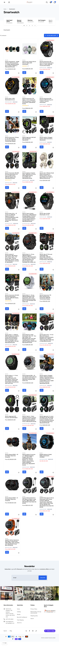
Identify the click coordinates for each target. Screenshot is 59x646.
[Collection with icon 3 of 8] (29, 25)
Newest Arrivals (19, 21)
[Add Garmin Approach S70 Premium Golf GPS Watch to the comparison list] (18, 429)
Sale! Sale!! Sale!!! (9, 21)
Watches (30, 20)
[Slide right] (51, 22)
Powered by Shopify (51, 637)
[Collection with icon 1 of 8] (24, 25)
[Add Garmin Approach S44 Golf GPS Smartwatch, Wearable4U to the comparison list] (36, 147)
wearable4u (46, 637)
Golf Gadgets (41, 20)
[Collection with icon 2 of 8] (27, 25)
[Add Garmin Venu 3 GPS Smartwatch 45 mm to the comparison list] (18, 112)
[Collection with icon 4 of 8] (32, 25)
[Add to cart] (7, 72)
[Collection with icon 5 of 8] (35, 25)
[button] (4, 2)
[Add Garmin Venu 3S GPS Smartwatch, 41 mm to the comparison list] (53, 229)
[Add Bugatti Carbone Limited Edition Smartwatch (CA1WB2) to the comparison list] (53, 472)
